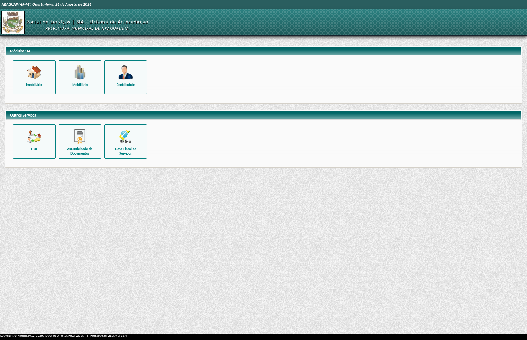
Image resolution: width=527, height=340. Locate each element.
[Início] (13, 22)
